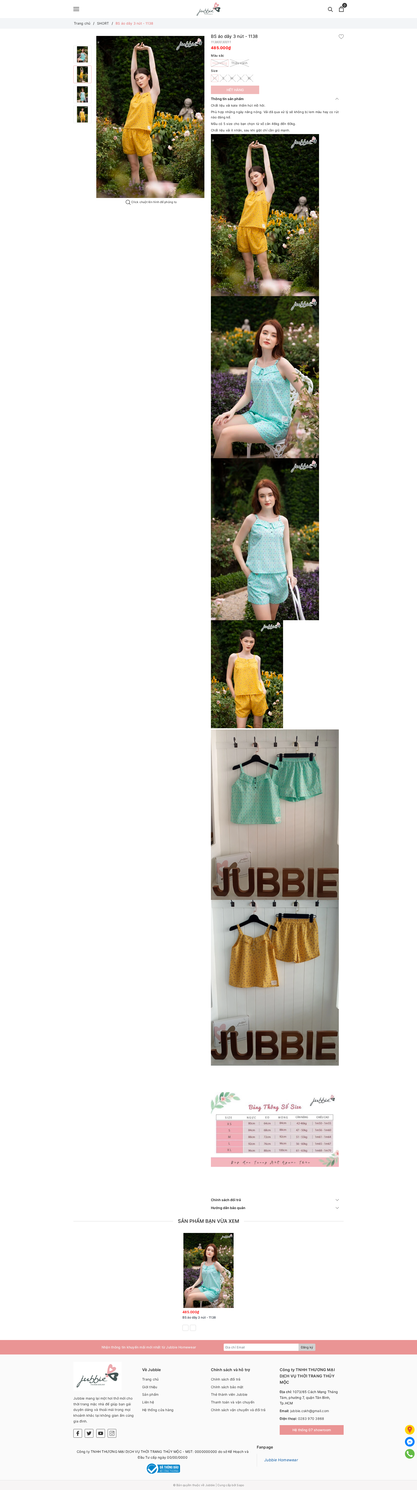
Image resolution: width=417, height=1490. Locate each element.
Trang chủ (150, 1379)
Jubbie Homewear (281, 1460)
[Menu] (76, 9)
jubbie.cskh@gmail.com (309, 1411)
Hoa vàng (219, 63)
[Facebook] (77, 1433)
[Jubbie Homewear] (208, 9)
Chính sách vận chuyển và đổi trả (238, 1410)
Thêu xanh (239, 63)
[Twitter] (89, 1433)
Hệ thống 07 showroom (311, 1430)
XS (215, 78)
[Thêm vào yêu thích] (341, 36)
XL (249, 78)
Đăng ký (307, 1347)
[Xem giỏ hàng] (341, 9)
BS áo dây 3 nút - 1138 (199, 1317)
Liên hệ (148, 1402)
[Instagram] (112, 1433)
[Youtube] (100, 1433)
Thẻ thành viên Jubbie (229, 1394)
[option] (82, 54)
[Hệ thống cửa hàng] (410, 1430)
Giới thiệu (149, 1387)
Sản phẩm (150, 1394)
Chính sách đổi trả (226, 1200)
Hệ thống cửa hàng (158, 1410)
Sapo (240, 1485)
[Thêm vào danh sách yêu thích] (229, 1303)
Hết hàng (235, 90)
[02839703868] (410, 1454)
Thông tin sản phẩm (227, 99)
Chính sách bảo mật (227, 1387)
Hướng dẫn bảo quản (228, 1208)
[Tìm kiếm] (330, 9)
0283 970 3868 (311, 1418)
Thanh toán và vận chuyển (232, 1402)
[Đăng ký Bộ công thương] (162, 1468)
